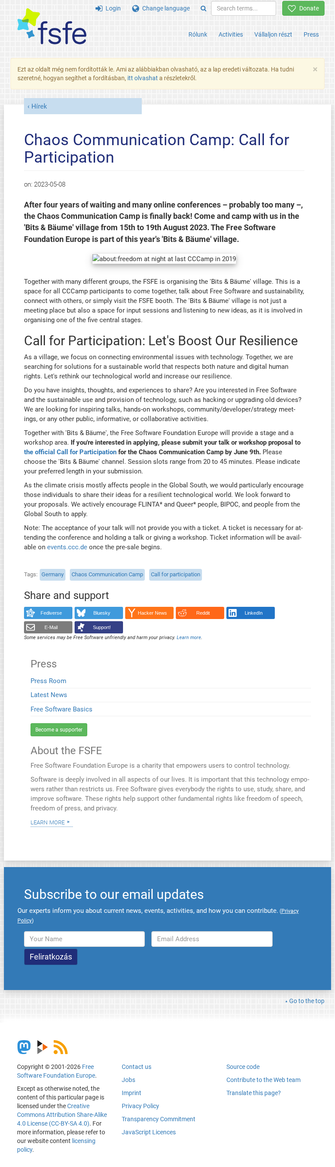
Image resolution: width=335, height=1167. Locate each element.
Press (311, 34)
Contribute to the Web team (263, 1079)
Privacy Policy (140, 1105)
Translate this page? (253, 1092)
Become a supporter (58, 730)
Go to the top (307, 1000)
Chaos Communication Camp (107, 574)
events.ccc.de (67, 547)
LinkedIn (254, 613)
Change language (164, 8)
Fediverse (51, 613)
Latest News (49, 695)
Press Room (48, 681)
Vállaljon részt (273, 34)
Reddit (203, 613)
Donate (307, 8)
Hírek (39, 106)
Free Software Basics (61, 709)
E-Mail (51, 627)
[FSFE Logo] (51, 26)
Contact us (136, 1066)
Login (112, 8)
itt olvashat (142, 78)
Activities (231, 34)
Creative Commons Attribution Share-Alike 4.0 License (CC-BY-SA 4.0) (62, 1114)
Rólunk (197, 34)
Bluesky (101, 613)
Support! (102, 627)
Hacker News (152, 613)
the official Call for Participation (70, 452)
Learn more (48, 822)
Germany (52, 574)
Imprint (131, 1092)
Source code (243, 1066)
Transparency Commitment (158, 1119)
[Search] (203, 8)
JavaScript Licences (149, 1132)
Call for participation (175, 574)
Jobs (128, 1079)
